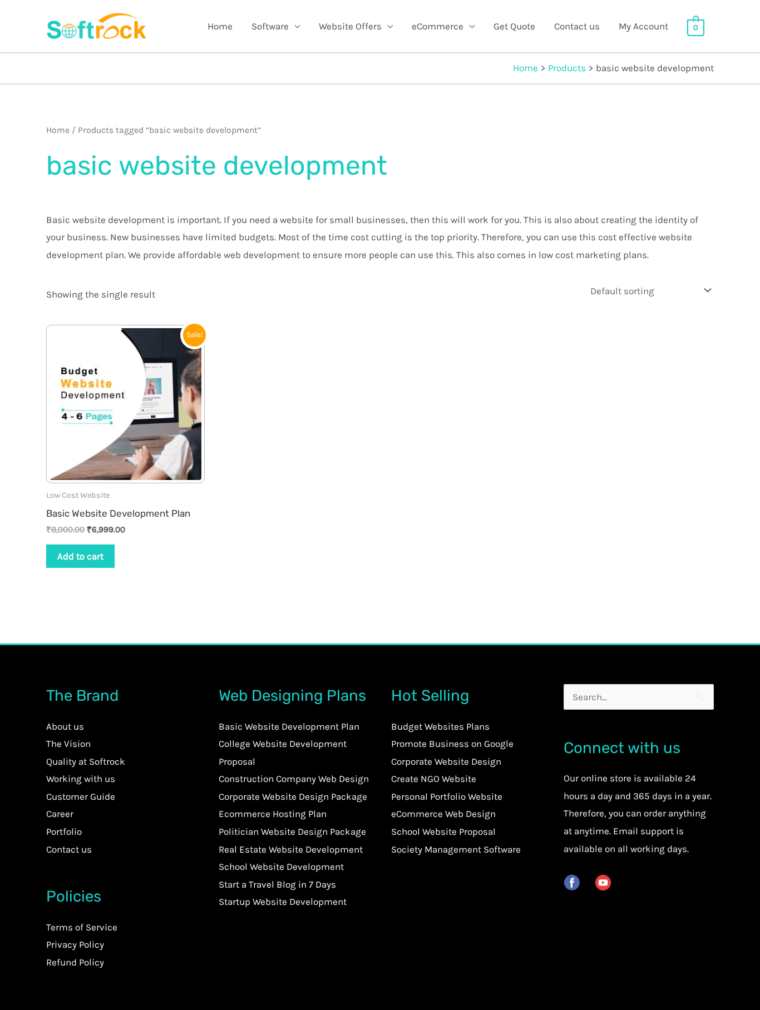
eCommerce (437, 26)
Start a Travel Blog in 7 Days (277, 884)
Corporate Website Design (446, 761)
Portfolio (64, 831)
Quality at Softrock (85, 761)
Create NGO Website (433, 778)
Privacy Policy (75, 944)
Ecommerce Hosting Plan (273, 813)
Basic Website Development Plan (289, 726)
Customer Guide (80, 796)
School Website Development (281, 866)
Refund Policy (75, 962)
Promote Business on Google (452, 743)
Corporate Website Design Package (293, 796)
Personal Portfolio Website (446, 796)
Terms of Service (81, 927)
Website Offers (350, 26)
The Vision (68, 743)
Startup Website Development (283, 901)
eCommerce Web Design (443, 813)
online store (606, 778)
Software (270, 26)
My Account (643, 26)
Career (59, 813)
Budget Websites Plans (440, 726)
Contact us (577, 26)
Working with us (80, 778)
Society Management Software (456, 849)
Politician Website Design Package (292, 831)
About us (65, 726)
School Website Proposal (443, 831)
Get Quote (514, 26)
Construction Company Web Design (294, 778)
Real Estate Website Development (291, 849)
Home (220, 26)
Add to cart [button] (80, 556)
